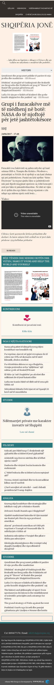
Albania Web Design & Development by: (24, 681)
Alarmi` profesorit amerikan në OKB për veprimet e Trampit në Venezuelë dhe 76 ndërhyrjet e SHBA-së (24, 528)
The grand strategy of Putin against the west (26, 603)
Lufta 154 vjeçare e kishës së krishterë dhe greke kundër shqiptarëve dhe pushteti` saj (24, 96)
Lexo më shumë (27, 431)
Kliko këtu (27, 331)
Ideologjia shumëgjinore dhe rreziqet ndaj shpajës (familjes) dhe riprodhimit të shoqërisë (25, 546)
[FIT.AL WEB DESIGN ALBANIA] (46, 681)
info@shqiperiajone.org (39, 632)
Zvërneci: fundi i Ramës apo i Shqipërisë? (24, 511)
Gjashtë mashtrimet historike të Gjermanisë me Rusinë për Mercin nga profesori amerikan (26, 518)
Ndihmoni (21, 8)
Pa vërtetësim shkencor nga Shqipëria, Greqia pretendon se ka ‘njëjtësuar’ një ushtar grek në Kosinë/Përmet (23, 367)
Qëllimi (11, 8)
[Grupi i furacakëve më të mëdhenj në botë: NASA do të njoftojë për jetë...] (27, 163)
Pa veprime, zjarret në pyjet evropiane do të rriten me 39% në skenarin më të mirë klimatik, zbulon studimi (26, 357)
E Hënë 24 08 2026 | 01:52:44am (38, 14)
